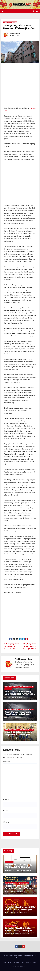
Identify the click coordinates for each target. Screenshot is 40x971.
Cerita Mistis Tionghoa (10, 22)
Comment (7, 761)
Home (4, 962)
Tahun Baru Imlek (23, 883)
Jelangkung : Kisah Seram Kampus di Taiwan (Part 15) (11, 646)
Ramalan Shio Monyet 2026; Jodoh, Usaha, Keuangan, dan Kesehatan (20, 909)
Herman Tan (16, 33)
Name (6, 799)
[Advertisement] (20, 86)
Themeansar (20, 958)
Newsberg (31, 955)
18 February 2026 (12, 912)
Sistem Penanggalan (11, 883)
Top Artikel (8, 689)
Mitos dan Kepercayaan (26, 686)
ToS (13, 962)
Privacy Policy (20, 962)
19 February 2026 (12, 891)
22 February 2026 (12, 870)
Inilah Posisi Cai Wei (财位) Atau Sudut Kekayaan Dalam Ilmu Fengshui (18, 867)
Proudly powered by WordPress (13, 955)
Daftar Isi (16, 967)
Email (5, 811)
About (9, 962)
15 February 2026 (12, 934)
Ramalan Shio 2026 (10, 904)
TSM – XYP (23, 967)
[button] (34, 11)
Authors (35, 962)
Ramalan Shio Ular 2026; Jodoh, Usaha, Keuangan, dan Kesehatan (18, 930)
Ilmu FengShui (9, 862)
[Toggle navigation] (19, 11)
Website (6, 822)
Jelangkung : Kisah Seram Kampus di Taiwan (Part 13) (29, 646)
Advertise (28, 962)
